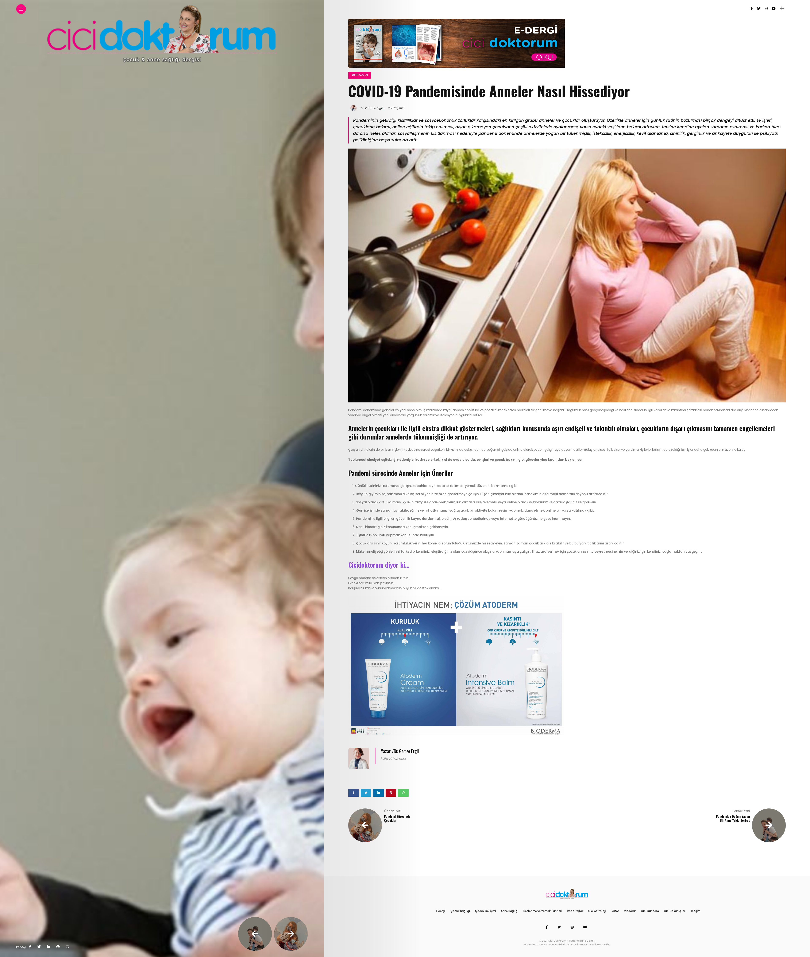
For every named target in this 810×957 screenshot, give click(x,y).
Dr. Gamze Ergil (371, 108)
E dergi (440, 911)
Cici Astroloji (597, 911)
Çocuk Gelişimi (485, 911)
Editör (615, 911)
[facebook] (30, 947)
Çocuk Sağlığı (460, 911)
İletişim (695, 911)
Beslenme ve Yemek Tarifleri (542, 911)
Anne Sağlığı (359, 75)
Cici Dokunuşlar (674, 911)
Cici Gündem (650, 911)
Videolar (630, 911)
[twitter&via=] (39, 947)
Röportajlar (575, 911)
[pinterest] (58, 947)
